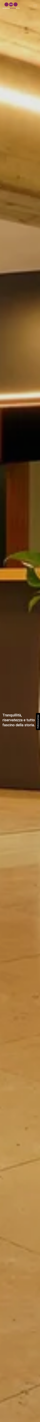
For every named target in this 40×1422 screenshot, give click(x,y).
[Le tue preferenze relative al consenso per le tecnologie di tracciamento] (38, 721)
